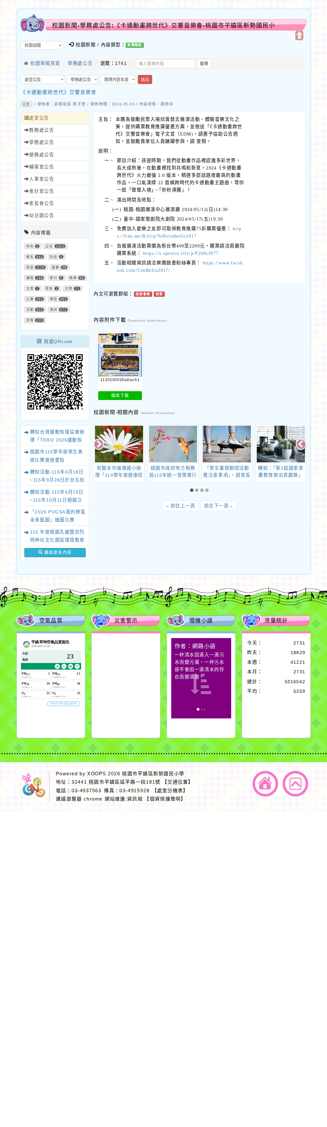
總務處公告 (41, 154)
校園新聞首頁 (44, 63)
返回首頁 (265, 783)
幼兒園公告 (41, 215)
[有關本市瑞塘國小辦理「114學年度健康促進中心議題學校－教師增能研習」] (119, 444)
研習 (30, 268)
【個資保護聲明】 (165, 799)
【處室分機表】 (170, 790)
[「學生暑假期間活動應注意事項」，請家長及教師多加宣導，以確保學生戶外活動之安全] (227, 444)
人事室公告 (41, 179)
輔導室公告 (41, 166)
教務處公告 (41, 130)
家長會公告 (41, 203)
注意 (68, 289)
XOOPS (96, 773)
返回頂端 (295, 783)
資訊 (53, 310)
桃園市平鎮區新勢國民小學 (153, 773)
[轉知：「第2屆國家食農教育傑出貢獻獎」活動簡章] (281, 444)
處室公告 (39, 118)
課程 (30, 278)
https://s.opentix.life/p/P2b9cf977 (180, 253)
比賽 (30, 299)
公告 (26, 104)
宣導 (30, 320)
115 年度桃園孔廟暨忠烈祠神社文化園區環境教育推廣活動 (57, 540)
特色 (30, 246)
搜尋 (204, 63)
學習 (53, 299)
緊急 (49, 289)
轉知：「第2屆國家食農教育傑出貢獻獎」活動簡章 (280, 475)
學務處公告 (80, 63)
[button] (192, 490)
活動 (30, 310)
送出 (145, 79)
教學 (73, 278)
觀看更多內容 (57, 552)
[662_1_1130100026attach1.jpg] (120, 355)
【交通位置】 (178, 782)
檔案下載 (120, 395)
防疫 (53, 257)
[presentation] (99, 445)
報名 (30, 257)
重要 (55, 268)
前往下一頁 (219, 505)
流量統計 (276, 620)
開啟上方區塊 (299, 35)
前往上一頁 (180, 505)
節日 (53, 278)
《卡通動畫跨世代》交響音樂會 (58, 92)
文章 (30, 289)
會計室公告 (41, 191)
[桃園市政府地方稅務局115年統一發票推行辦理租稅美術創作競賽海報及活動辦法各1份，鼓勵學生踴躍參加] (173, 444)
